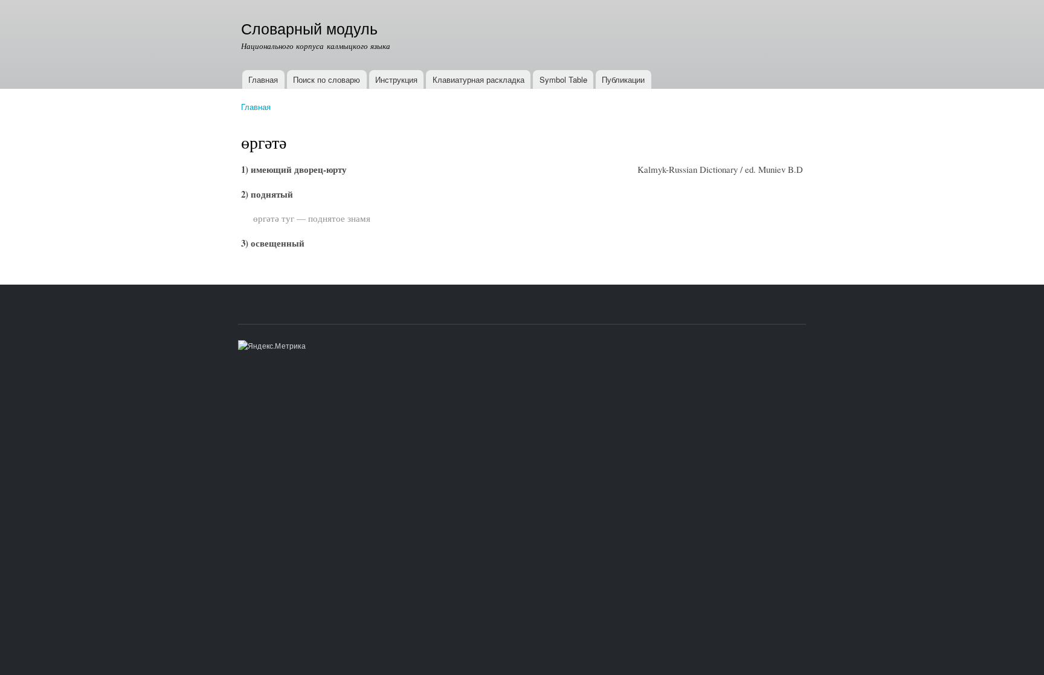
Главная (263, 79)
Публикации (623, 79)
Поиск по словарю (326, 79)
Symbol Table (563, 79)
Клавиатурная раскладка (478, 79)
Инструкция (396, 79)
